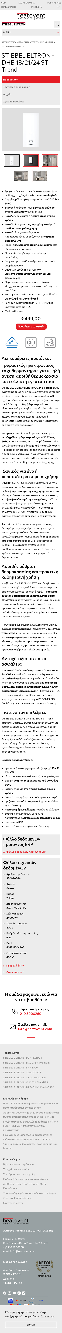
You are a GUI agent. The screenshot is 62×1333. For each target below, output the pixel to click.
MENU (6, 32)
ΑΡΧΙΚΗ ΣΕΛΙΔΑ (9, 42)
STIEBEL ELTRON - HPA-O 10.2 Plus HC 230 (28, 1087)
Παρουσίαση (10, 79)
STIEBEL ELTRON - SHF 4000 (20, 1067)
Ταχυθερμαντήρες (12, 46)
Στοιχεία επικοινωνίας (16, 1169)
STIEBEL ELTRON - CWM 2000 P (22, 1072)
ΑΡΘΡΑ (3, 3)
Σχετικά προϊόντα (13, 101)
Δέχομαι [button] (31, 1324)
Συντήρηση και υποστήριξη (19, 1174)
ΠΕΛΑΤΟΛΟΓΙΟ (8, 7)
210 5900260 (30, 1013)
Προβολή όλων (15, 965)
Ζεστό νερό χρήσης (42, 42)
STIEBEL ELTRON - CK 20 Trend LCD (24, 1077)
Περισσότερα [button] (48, 1316)
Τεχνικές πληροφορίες (16, 86)
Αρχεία (7, 94)
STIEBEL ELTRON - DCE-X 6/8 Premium (26, 1062)
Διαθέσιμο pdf (15, 971)
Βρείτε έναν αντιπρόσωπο (18, 1164)
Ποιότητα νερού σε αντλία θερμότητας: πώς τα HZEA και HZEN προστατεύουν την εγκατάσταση (30, 1125)
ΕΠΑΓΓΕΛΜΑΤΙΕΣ (26, 3)
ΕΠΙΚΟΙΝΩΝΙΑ (36, 7)
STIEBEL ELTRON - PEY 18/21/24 (22, 1057)
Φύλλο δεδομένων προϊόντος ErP (26, 851)
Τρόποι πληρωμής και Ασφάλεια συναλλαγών (29, 1192)
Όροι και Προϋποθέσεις (17, 1197)
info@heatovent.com (35, 1029)
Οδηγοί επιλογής (13, 1202)
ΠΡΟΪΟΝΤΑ (23, 42)
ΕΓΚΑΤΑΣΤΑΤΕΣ (53, 3)
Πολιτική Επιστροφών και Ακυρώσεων (25, 1178)
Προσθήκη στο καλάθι (31, 326)
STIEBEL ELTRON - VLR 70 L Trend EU (25, 1082)
